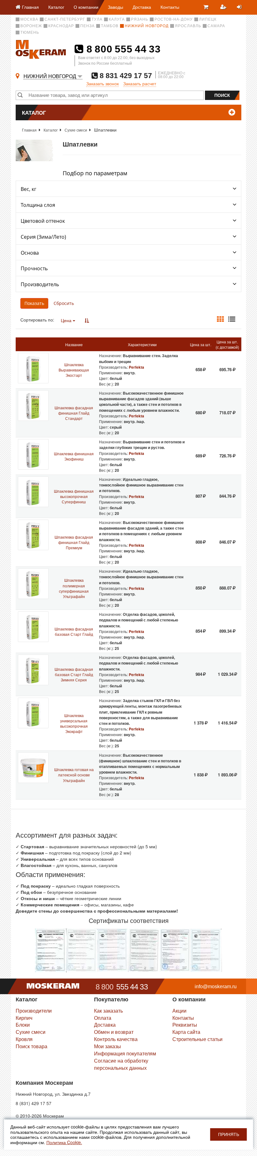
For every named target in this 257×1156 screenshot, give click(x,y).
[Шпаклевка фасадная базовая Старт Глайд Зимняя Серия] (33, 670)
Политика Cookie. (64, 1142)
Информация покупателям (125, 1053)
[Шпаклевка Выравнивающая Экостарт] (33, 368)
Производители (34, 1010)
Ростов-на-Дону (174, 19)
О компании (86, 7)
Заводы (115, 7)
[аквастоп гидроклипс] (81, 950)
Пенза (87, 26)
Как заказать (108, 1010)
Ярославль (188, 26)
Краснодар (61, 26)
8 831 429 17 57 (125, 75)
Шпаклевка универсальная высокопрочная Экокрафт (74, 723)
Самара (216, 26)
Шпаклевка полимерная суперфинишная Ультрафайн (74, 588)
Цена (67, 320)
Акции (179, 1010)
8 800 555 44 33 (122, 49)
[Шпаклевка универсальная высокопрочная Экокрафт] (33, 713)
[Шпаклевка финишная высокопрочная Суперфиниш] (33, 491)
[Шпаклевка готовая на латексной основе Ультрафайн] (33, 767)
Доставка (142, 7)
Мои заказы (107, 1046)
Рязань (139, 19)
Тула (97, 19)
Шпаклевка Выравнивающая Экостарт (74, 370)
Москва (29, 19)
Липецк (208, 19)
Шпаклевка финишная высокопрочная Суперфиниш (74, 496)
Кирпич (24, 1017)
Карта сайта (186, 1031)
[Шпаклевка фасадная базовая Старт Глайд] (33, 626)
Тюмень (29, 32)
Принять (228, 1134)
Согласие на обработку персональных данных (121, 1064)
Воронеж (31, 26)
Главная (29, 129)
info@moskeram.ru (216, 986)
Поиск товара (31, 1046)
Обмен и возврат (114, 1031)
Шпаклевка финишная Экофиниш (74, 456)
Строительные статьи (197, 1039)
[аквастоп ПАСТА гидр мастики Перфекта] (50, 950)
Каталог (56, 7)
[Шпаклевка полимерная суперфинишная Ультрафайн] (33, 583)
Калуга (117, 19)
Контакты (169, 7)
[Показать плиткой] (220, 319)
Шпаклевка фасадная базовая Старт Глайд (74, 631)
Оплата (102, 1017)
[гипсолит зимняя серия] (206, 950)
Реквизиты (184, 1024)
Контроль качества (116, 1039)
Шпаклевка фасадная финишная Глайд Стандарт (74, 413)
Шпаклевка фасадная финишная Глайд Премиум (74, 542)
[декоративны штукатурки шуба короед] (112, 950)
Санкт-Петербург (65, 19)
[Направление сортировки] (87, 320)
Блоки (23, 1024)
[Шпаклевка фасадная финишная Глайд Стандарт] (33, 405)
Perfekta (136, 367)
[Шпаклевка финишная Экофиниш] (33, 454)
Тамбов (109, 26)
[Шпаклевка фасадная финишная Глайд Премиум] (33, 535)
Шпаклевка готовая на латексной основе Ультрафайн (74, 775)
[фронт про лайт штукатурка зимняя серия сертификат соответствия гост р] (175, 950)
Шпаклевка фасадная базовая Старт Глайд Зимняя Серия (74, 674)
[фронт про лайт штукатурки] (144, 950)
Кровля (24, 1039)
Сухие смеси (76, 129)
